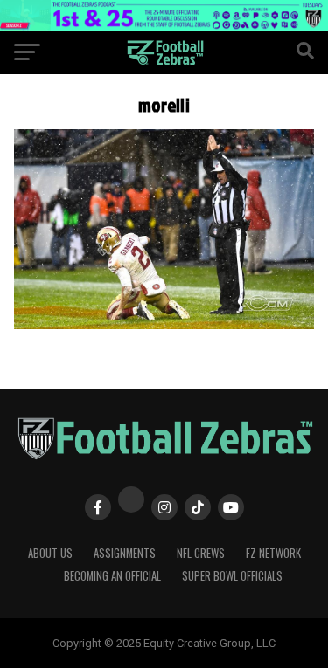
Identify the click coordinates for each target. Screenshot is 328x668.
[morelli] (164, 324)
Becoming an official (112, 576)
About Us (50, 553)
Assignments (125, 553)
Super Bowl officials (232, 576)
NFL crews (201, 553)
